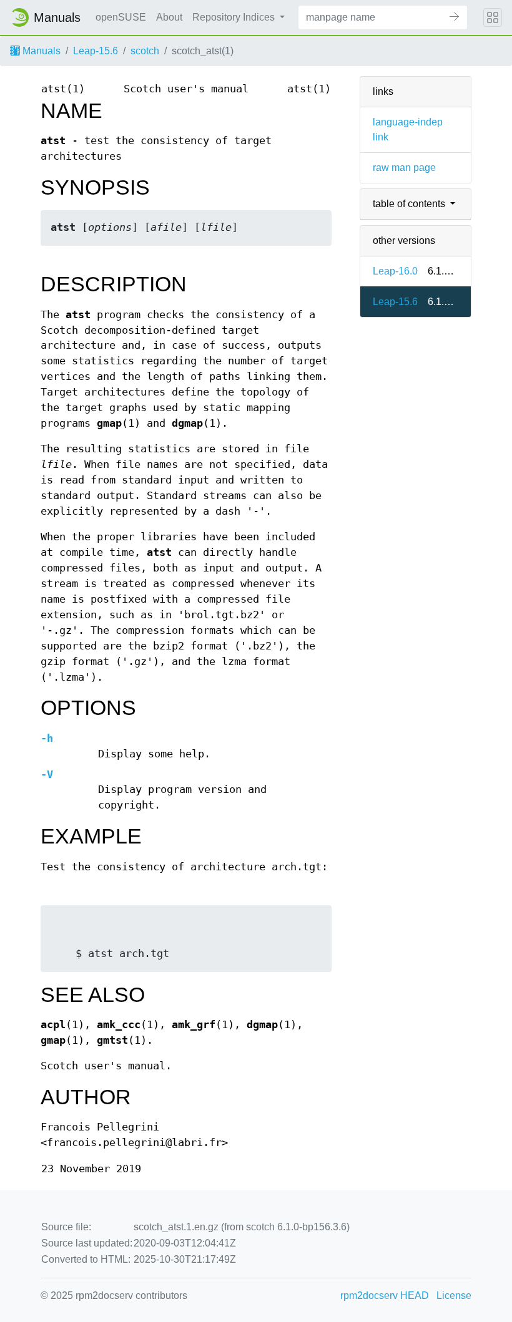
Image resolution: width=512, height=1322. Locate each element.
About (169, 17)
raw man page (404, 167)
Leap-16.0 (395, 271)
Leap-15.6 (95, 51)
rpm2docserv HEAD (384, 1295)
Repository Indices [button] (234, 17)
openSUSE (121, 17)
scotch (144, 51)
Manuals (40, 51)
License (453, 1295)
